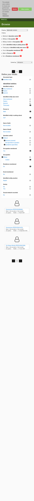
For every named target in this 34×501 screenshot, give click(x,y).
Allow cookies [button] (25, 9)
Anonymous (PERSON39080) (14, 209)
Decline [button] (15, 9)
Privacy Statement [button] (6, 14)
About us (4, 19)
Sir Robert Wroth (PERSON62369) (15, 245)
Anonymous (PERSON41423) (14, 227)
